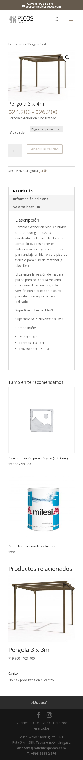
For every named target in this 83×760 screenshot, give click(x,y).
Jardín (22, 44)
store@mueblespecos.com (44, 748)
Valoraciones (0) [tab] (26, 207)
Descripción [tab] (23, 190)
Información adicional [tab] (31, 199)
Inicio (11, 44)
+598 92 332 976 (43, 753)
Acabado (17, 132)
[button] (67, 57)
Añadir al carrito (45, 149)
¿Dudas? (39, 702)
